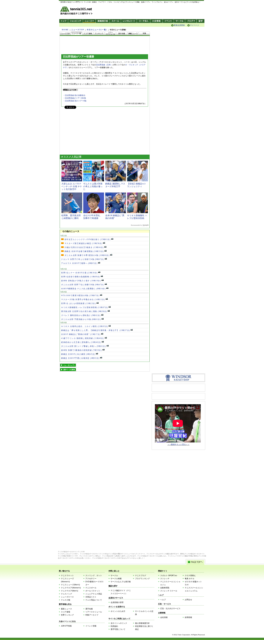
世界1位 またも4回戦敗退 (78, 303)
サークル (179, 21)
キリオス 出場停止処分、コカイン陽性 (84, 326)
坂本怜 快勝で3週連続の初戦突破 (81, 350)
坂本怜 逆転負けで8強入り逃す (81, 281)
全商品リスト (90, 597)
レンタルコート (129, 21)
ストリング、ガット (93, 575)
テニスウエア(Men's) (69, 591)
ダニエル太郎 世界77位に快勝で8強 (82, 285)
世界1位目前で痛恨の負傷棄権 (80, 277)
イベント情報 (90, 626)
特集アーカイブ (91, 615)
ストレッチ (164, 579)
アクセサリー (90, 579)
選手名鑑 (89, 609)
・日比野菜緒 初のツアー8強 (74, 101)
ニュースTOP (77, 30)
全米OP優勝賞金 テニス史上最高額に (83, 289)
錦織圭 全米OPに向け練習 (78, 354)
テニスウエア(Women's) (71, 588)
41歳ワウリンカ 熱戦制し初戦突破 (82, 338)
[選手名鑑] (121, 33)
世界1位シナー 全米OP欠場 (79, 273)
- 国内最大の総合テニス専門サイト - (76, 11)
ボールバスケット (92, 591)
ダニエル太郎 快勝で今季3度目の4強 (86, 255)
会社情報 (164, 617)
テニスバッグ (66, 594)
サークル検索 (116, 579)
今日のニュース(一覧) (97, 30)
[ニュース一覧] (76, 33)
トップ (63, 21)
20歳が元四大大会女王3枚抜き (84, 247)
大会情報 (156, 21)
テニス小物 (65, 600)
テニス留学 (200, 21)
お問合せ (188, 600)
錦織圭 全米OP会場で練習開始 (84, 251)
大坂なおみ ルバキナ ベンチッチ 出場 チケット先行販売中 (71, 186)
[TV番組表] (133, 33)
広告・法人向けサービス (170, 608)
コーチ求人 (144, 21)
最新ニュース (66, 609)
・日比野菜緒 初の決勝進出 (74, 95)
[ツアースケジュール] (110, 33)
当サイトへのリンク (119, 623)
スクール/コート (115, 21)
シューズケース (67, 597)
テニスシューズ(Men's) (70, 585)
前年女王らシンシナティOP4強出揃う (87, 239)
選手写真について (118, 629)
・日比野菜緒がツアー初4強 (74, 98)
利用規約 (114, 626)
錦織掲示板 (102, 21)
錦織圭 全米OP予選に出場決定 (80, 358)
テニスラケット (67, 575)
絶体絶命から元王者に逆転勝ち (81, 342)
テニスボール (90, 588)
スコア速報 (65, 612)
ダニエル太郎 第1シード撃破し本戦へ (83, 346)
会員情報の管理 (117, 602)
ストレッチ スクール (168, 591)
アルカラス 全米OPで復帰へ (79, 263)
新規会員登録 (179, 25)
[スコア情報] (88, 33)
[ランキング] (99, 33)
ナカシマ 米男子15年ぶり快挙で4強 (82, 259)
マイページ (194, 25)
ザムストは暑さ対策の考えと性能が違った (93, 186)
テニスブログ (140, 575)
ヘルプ (163, 600)
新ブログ (191, 21)
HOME (65, 30)
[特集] (144, 33)
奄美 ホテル (189, 579)
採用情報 (188, 617)
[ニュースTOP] (65, 33)
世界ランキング (67, 615)
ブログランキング (142, 579)
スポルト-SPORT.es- (168, 575)
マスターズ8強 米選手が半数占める (83, 299)
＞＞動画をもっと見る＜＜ (178, 444)
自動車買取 (164, 588)
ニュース (89, 21)
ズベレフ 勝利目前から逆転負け (81, 315)
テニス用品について (93, 600)
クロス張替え (190, 575)
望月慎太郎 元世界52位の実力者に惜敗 (84, 311)
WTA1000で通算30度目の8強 (80, 295)
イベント (168, 21)
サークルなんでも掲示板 (121, 582)
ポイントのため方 (118, 611)
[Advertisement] (83, 133)
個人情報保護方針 (142, 623)
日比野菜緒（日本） (104, 65)
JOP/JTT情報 (66, 626)
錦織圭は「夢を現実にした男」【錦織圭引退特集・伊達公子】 (95, 330)
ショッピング (75, 21)
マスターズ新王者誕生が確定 (83, 243)
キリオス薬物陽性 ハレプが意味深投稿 (84, 307)
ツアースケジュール (93, 612)
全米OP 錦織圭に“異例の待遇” (81, 334)
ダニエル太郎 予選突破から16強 (81, 319)
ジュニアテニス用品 (93, 594)
